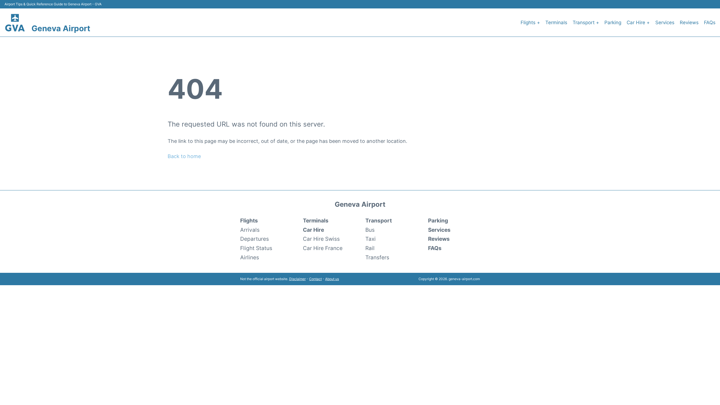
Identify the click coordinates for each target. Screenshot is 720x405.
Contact (315, 279)
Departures (254, 238)
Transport (378, 220)
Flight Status (256, 248)
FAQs (710, 22)
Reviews (689, 22)
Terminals (556, 22)
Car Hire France (323, 248)
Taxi (370, 238)
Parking (612, 22)
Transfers (377, 257)
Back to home (184, 156)
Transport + (586, 22)
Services (664, 22)
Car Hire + (638, 22)
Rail (370, 248)
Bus (370, 229)
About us (332, 279)
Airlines (249, 257)
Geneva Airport (61, 28)
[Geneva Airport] (15, 22)
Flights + (530, 22)
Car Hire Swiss (321, 238)
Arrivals (250, 229)
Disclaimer (297, 279)
